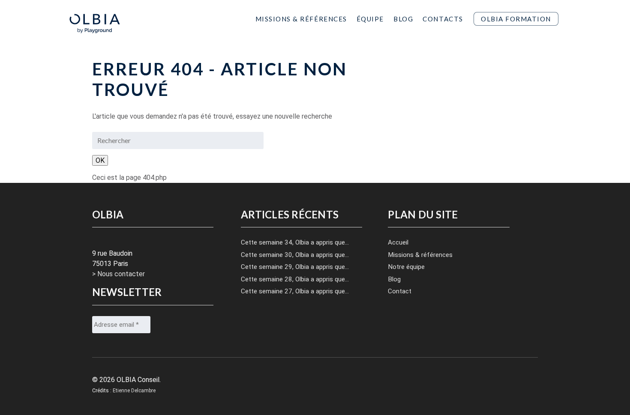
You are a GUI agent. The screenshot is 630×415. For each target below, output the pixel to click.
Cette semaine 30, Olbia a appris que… (295, 255)
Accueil (398, 242)
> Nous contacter (118, 274)
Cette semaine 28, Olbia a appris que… (295, 279)
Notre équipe (406, 267)
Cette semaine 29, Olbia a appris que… (295, 267)
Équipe (370, 18)
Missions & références (420, 255)
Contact (399, 291)
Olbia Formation (516, 19)
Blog (403, 18)
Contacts (443, 18)
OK (100, 160)
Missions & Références (301, 18)
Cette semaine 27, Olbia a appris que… (295, 291)
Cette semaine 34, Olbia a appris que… (295, 242)
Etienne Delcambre (134, 391)
